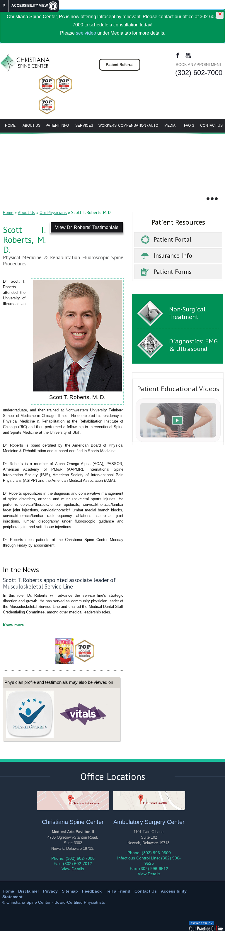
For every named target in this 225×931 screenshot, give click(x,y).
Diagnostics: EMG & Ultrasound (193, 345)
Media (169, 125)
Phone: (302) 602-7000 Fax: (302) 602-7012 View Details (73, 863)
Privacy (50, 891)
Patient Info (57, 125)
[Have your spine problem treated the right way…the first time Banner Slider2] (212, 198)
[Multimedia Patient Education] (178, 419)
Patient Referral (120, 64)
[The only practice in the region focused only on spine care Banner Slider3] (216, 198)
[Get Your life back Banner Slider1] (208, 198)
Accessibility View (30, 6)
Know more (13, 625)
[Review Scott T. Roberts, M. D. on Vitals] (83, 714)
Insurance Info (173, 256)
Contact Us (211, 125)
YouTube (188, 55)
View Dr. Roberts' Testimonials (86, 227)
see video (86, 32)
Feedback (92, 891)
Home (10, 125)
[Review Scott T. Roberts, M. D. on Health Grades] (30, 714)
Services (84, 125)
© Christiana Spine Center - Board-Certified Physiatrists (53, 902)
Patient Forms (173, 272)
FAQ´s (189, 125)
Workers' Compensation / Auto (128, 125)
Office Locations (112, 776)
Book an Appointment (199, 64)
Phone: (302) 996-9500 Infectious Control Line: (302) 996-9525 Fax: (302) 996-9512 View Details (149, 863)
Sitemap (70, 891)
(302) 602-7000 (198, 73)
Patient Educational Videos (178, 388)
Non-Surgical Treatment (187, 313)
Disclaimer (28, 891)
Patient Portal (172, 239)
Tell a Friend (118, 891)
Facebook (177, 55)
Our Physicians (53, 212)
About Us (31, 125)
